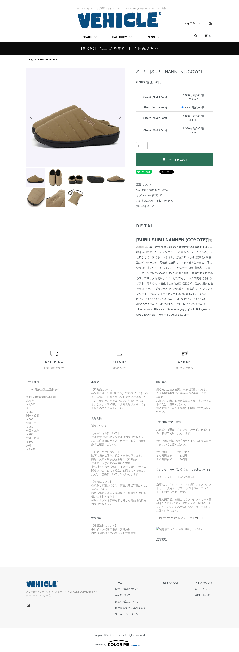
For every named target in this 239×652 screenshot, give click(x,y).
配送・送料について (126, 589)
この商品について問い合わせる (154, 200)
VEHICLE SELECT (47, 59)
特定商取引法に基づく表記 (152, 190)
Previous (32, 117)
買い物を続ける (145, 206)
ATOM (174, 582)
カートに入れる (178, 160)
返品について (144, 184)
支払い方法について (126, 601)
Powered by (100, 644)
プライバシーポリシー (128, 614)
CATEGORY (119, 37)
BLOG (151, 37)
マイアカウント (193, 23)
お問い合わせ (202, 595)
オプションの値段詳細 (149, 195)
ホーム (29, 59)
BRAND (87, 37)
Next (119, 117)
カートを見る (202, 589)
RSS (165, 582)
